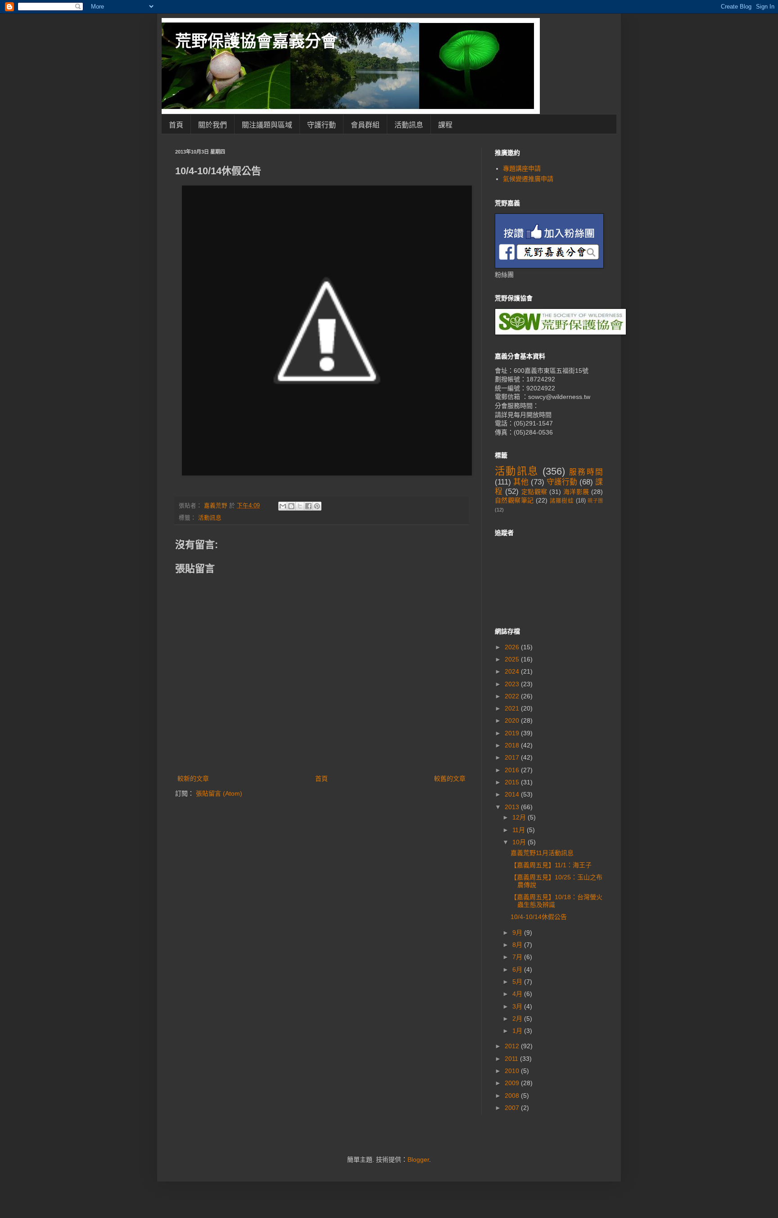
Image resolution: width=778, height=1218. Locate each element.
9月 (518, 932)
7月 (518, 956)
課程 (445, 125)
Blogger (418, 1159)
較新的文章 (193, 778)
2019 (513, 733)
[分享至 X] (299, 506)
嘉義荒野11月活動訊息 (542, 852)
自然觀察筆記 (514, 500)
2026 (513, 647)
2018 (513, 745)
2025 (513, 659)
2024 (513, 671)
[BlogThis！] (291, 506)
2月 (518, 1018)
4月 (518, 993)
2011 (512, 1058)
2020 (513, 720)
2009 (513, 1083)
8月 (518, 944)
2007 (513, 1107)
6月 (518, 969)
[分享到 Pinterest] (316, 506)
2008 (513, 1095)
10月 (520, 842)
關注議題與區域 (267, 125)
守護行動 (321, 125)
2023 (513, 684)
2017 (513, 757)
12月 (520, 817)
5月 (518, 981)
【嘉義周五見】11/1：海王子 (551, 865)
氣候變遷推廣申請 (528, 178)
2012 (513, 1046)
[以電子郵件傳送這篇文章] (282, 506)
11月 (519, 829)
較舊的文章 (450, 778)
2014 (513, 794)
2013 (513, 806)
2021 (513, 708)
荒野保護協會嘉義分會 (256, 41)
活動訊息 (408, 125)
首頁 (176, 125)
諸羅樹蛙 (562, 501)
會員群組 (365, 125)
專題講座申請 (522, 168)
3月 (518, 1006)
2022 (513, 696)
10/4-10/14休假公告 (539, 916)
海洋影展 (576, 491)
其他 (521, 482)
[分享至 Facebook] (308, 506)
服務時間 (586, 472)
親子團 (595, 500)
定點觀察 (534, 491)
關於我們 (212, 125)
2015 (513, 782)
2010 (513, 1070)
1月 (518, 1030)
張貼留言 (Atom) (219, 793)
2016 (513, 770)
